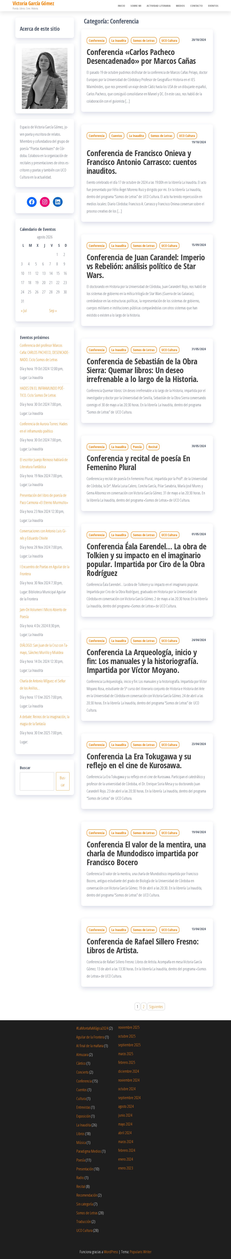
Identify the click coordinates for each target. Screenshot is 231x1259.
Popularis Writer (140, 1251)
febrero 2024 (126, 1150)
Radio (80, 1177)
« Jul (24, 310)
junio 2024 (125, 1115)
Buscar (25, 767)
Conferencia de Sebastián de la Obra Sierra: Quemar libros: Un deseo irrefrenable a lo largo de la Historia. (142, 370)
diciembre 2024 (128, 1071)
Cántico (81, 1063)
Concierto (82, 1072)
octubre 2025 (127, 1036)
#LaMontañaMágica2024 (92, 1028)
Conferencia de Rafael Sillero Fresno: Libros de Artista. (143, 946)
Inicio (121, 5)
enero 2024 (125, 1159)
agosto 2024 (126, 1106)
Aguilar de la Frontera (90, 1037)
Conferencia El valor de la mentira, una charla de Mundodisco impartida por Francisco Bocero (146, 853)
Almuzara (82, 1054)
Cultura (81, 1098)
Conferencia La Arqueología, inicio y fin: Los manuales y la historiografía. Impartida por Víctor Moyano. (142, 661)
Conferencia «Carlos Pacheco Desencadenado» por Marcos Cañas (141, 56)
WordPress (111, 1251)
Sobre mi (135, 5)
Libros (80, 1133)
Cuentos (116, 135)
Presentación (84, 1168)
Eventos (213, 5)
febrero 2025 (126, 1062)
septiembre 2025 (129, 1044)
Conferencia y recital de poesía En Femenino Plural (138, 462)
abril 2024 (125, 1132)
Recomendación (86, 1195)
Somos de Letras (144, 40)
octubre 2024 (127, 1088)
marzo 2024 (125, 1141)
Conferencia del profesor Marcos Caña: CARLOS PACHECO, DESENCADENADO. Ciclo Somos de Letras (44, 352)
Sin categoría (84, 1204)
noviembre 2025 (129, 1027)
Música (81, 1142)
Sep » (53, 310)
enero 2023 (125, 1168)
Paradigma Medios (88, 1151)
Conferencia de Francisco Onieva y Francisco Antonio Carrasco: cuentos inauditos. (142, 161)
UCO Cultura (169, 40)
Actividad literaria (159, 5)
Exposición (83, 1116)
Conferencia (96, 40)
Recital (153, 447)
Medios (180, 5)
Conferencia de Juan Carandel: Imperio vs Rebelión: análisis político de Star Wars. (146, 266)
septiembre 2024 (129, 1097)
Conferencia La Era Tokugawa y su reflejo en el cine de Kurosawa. (139, 761)
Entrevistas (83, 1107)
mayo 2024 (125, 1124)
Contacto (196, 5)
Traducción (83, 1221)
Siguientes (156, 1006)
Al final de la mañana (89, 1045)
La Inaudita (118, 40)
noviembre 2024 (129, 1080)
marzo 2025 (125, 1053)
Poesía (137, 447)
